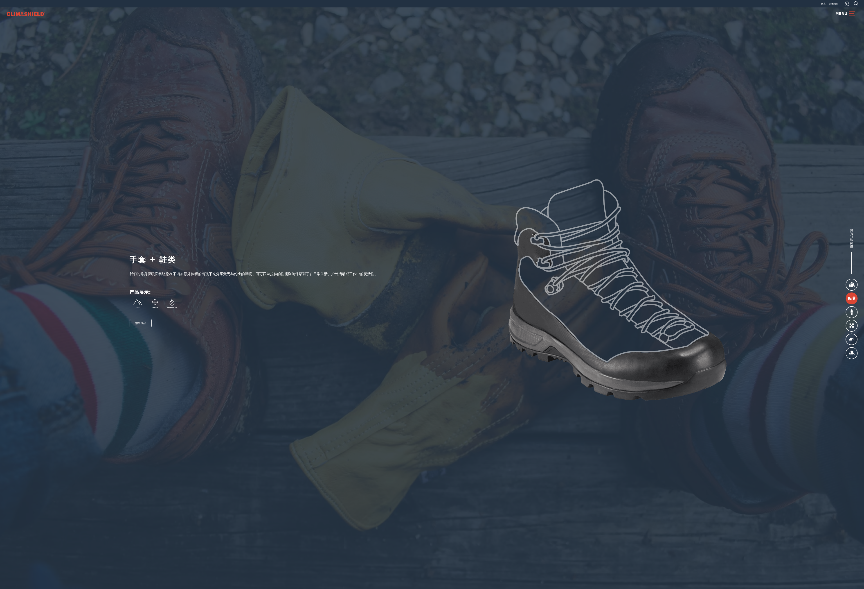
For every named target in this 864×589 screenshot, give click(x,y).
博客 (823, 3)
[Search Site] (856, 3)
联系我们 (834, 3)
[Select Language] (847, 3)
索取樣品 (140, 323)
